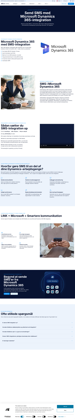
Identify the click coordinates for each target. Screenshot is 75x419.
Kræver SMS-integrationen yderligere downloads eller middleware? (19, 336)
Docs (39, 3)
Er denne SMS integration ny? (10, 322)
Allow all (65, 406)
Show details (61, 416)
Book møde (64, 3)
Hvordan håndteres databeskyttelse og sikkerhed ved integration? (19, 327)
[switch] (33, 417)
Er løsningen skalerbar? (8, 340)
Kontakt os (71, 3)
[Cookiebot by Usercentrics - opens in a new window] (7, 417)
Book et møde (14, 293)
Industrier (23, 3)
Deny (65, 410)
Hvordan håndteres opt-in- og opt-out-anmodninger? (15, 331)
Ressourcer (32, 3)
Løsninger (15, 3)
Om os (46, 3)
